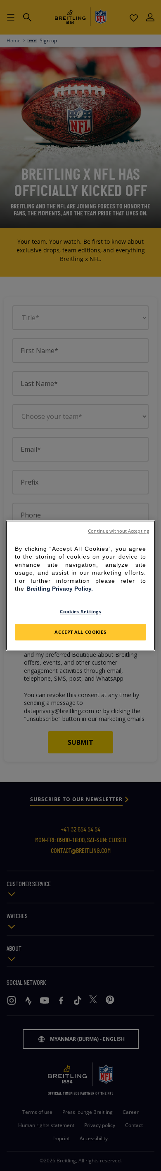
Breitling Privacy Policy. (59, 589)
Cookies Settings (80, 611)
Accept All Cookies (80, 632)
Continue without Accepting (118, 531)
